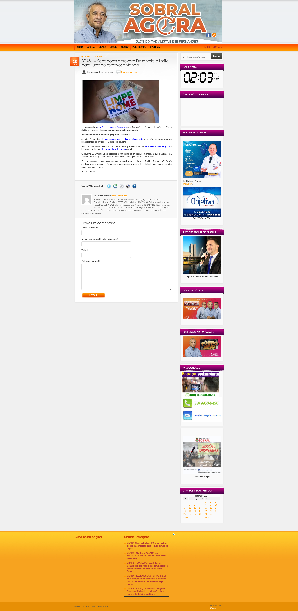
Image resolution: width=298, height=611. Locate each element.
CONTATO (217, 47)
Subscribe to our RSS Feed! (214, 35)
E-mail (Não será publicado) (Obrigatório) (99, 239)
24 (216, 511)
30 (211, 514)
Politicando (139, 47)
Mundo (125, 47)
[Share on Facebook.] (135, 186)
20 (195, 511)
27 (195, 514)
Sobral (91, 47)
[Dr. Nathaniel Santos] (202, 177)
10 (216, 505)
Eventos (155, 47)
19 (190, 511)
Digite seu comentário (91, 261)
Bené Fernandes (119, 196)
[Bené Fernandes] (202, 319)
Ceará (102, 47)
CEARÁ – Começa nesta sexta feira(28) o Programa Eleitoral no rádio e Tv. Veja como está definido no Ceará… (146, 591)
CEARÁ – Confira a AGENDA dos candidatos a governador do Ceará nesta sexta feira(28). (146, 556)
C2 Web (213, 608)
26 (190, 514)
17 (216, 508)
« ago (185, 517)
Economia (97, 57)
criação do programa (112, 127)
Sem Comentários (129, 72)
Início (80, 47)
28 (200, 514)
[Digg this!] (122, 186)
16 (211, 508)
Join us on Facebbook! (208, 35)
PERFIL (206, 47)
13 (195, 508)
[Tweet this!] (109, 186)
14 (200, 508)
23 (211, 511)
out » (207, 517)
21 (200, 511)
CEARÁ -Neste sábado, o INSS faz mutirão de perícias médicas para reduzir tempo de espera (147, 546)
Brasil (113, 47)
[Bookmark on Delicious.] (128, 186)
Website (85, 250)
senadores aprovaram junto (157, 146)
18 (184, 511)
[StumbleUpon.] (116, 186)
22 (206, 511)
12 (190, 508)
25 (184, 514)
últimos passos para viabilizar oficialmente (122, 139)
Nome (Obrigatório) (89, 228)
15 (206, 508)
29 (206, 514)
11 (184, 508)
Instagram (187, 184)
